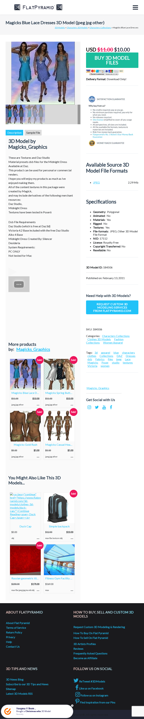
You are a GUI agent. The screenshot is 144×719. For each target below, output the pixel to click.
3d (96, 352)
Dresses (130, 355)
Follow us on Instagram (94, 695)
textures (128, 362)
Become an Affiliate (85, 658)
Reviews (78, 648)
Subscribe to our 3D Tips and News (27, 684)
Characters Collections (100, 27)
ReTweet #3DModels (92, 681)
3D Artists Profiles (84, 644)
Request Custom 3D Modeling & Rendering (99, 627)
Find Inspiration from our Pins (97, 702)
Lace (127, 359)
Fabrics (99, 359)
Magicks (92, 362)
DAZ (119, 355)
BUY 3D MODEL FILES (112, 60)
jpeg (119, 359)
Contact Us (13, 646)
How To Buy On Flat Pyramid (91, 633)
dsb (89, 359)
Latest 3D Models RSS (19, 693)
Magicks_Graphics (33, 349)
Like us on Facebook (91, 688)
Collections (106, 355)
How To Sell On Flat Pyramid (90, 637)
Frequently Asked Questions (90, 653)
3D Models (60, 27)
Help (9, 641)
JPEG (96, 182)
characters (128, 352)
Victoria (92, 365)
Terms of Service (16, 627)
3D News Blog (15, 679)
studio (115, 362)
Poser (105, 362)
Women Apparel (113, 342)
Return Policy (14, 632)
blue (116, 352)
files (110, 359)
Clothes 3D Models (99, 339)
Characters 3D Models (77, 27)
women (105, 365)
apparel (105, 352)
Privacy (10, 637)
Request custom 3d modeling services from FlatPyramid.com (112, 307)
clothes (91, 355)
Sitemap (11, 688)
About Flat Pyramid (18, 623)
